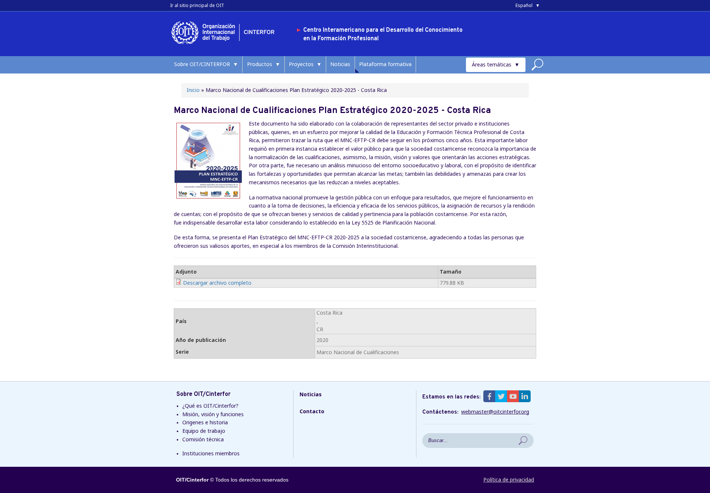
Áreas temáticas (491, 64)
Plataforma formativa (385, 64)
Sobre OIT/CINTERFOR (202, 64)
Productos (259, 64)
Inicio (193, 89)
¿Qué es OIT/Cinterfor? (210, 405)
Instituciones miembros (211, 453)
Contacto (312, 411)
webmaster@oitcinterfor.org (495, 411)
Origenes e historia (205, 422)
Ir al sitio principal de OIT (197, 5)
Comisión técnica (203, 439)
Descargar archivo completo (217, 282)
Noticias (340, 64)
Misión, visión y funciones (213, 414)
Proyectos (301, 64)
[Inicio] (225, 45)
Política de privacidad (508, 479)
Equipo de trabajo (203, 430)
